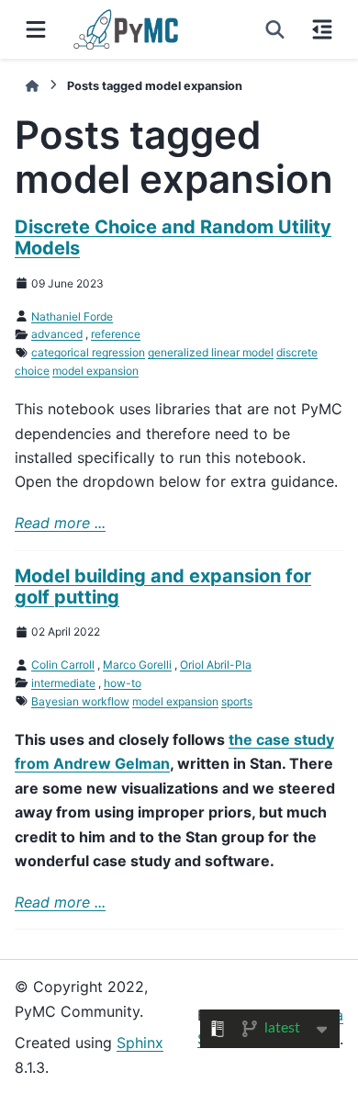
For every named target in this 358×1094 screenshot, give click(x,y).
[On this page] (322, 29)
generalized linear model (211, 352)
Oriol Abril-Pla (216, 664)
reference (115, 334)
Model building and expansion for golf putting (163, 586)
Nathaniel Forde (72, 316)
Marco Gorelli (137, 664)
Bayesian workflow (80, 701)
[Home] (32, 86)
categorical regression (88, 352)
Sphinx (140, 1042)
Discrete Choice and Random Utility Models (173, 237)
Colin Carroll (63, 664)
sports (236, 701)
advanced (57, 334)
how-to (122, 683)
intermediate (63, 683)
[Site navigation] (36, 29)
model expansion (95, 371)
